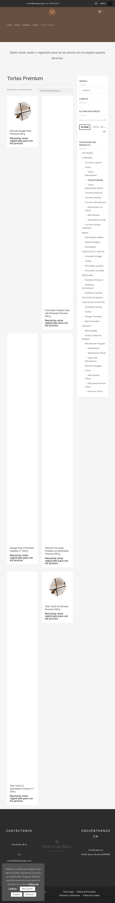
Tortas (88, 167)
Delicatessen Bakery (94, 237)
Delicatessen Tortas (92, 377)
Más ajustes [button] (27, 888)
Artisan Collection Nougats (91, 337)
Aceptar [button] (16, 894)
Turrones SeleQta (93, 197)
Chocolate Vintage (93, 256)
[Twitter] (9, 3)
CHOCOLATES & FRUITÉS (93, 302)
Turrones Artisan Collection (91, 226)
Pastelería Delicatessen (88, 286)
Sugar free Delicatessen (91, 359)
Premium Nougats (93, 365)
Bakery (85, 232)
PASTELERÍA (87, 275)
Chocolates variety (93, 307)
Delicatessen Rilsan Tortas (95, 385)
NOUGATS (86, 326)
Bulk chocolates (92, 321)
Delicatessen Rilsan (97, 219)
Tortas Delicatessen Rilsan (94, 186)
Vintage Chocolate (93, 316)
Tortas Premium (95, 180)
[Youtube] (17, 3)
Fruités (88, 261)
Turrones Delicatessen (95, 202)
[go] (102, 91)
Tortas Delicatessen (91, 174)
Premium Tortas (95, 391)
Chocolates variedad (94, 270)
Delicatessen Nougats (95, 343)
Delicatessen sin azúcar (94, 209)
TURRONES (87, 157)
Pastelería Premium (94, 280)
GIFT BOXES (87, 153)
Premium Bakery (92, 242)
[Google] (22, 3)
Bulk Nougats (91, 330)
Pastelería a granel (93, 292)
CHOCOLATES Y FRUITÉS (93, 251)
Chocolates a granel (94, 265)
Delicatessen (94, 215)
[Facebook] (5, 3)
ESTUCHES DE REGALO (92, 297)
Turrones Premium (94, 192)
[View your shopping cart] (105, 12)
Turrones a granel (93, 162)
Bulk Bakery (90, 247)
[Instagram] (13, 3)
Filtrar (84, 127)
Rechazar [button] (30, 894)
